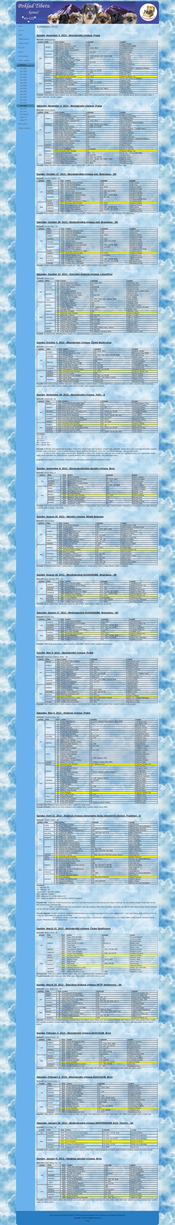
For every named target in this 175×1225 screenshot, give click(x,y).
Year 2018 (23, 91)
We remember (23, 56)
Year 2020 (23, 86)
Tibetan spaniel (23, 39)
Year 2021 (23, 83)
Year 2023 (23, 77)
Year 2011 (23, 111)
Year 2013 (23, 106)
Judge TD (23, 120)
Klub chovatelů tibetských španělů (61, 1215)
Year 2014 (23, 103)
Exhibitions (22, 65)
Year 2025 (23, 71)
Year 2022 (23, 80)
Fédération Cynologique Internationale (112, 1215)
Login (87, 1220)
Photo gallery (23, 124)
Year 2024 (23, 74)
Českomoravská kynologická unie (86, 1215)
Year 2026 (23, 68)
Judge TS (23, 117)
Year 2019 (23, 89)
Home (20, 26)
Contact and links (24, 128)
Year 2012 (23, 109)
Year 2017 (23, 94)
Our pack (21, 48)
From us (21, 30)
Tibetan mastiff (23, 43)
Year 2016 (23, 97)
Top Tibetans (24, 114)
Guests (20, 52)
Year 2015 (23, 100)
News (20, 35)
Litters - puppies (24, 60)
